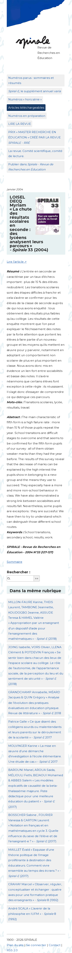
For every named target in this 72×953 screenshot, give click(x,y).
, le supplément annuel (34, 91)
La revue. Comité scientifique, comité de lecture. (35, 153)
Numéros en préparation (26, 116)
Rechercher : (18, 572)
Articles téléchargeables (26, 107)
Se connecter (36, 945)
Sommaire (14, 562)
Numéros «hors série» (25, 99)
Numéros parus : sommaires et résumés (31, 80)
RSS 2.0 (12, 950)
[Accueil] (32, 42)
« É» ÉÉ (34, 137)
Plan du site (15, 945)
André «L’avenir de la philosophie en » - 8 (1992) (32, 914)
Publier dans (30, 166)
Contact (54, 945)
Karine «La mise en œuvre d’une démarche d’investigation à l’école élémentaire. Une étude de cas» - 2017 (34, 753)
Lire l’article (15, 261)
